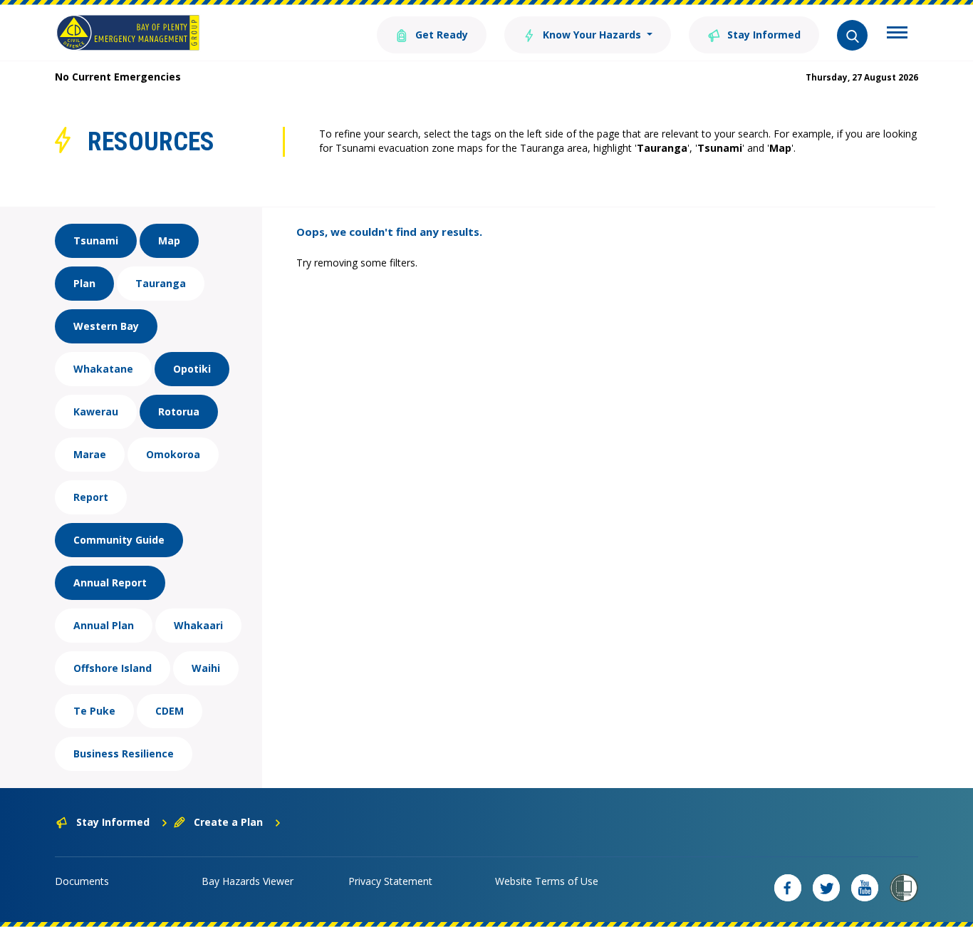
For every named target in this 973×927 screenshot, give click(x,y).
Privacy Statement (390, 881)
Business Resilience (123, 753)
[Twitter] (826, 887)
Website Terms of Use (546, 881)
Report (90, 497)
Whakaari (198, 625)
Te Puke (94, 711)
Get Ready (440, 34)
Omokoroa (173, 454)
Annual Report (110, 582)
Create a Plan (228, 822)
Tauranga (160, 283)
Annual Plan (103, 625)
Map (169, 240)
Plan (84, 283)
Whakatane (103, 369)
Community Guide (119, 540)
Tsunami (95, 240)
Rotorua (178, 411)
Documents (82, 881)
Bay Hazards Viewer (247, 881)
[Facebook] (787, 887)
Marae (89, 454)
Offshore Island (112, 668)
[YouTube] (864, 887)
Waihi (206, 668)
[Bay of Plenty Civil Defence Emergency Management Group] (128, 33)
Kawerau (95, 411)
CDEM (169, 711)
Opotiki (192, 369)
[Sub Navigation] (897, 34)
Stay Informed (762, 34)
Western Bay (106, 326)
